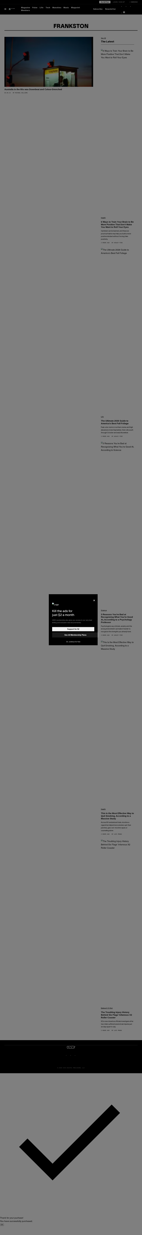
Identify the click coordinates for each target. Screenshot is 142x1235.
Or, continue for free (73, 642)
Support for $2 (73, 629)
